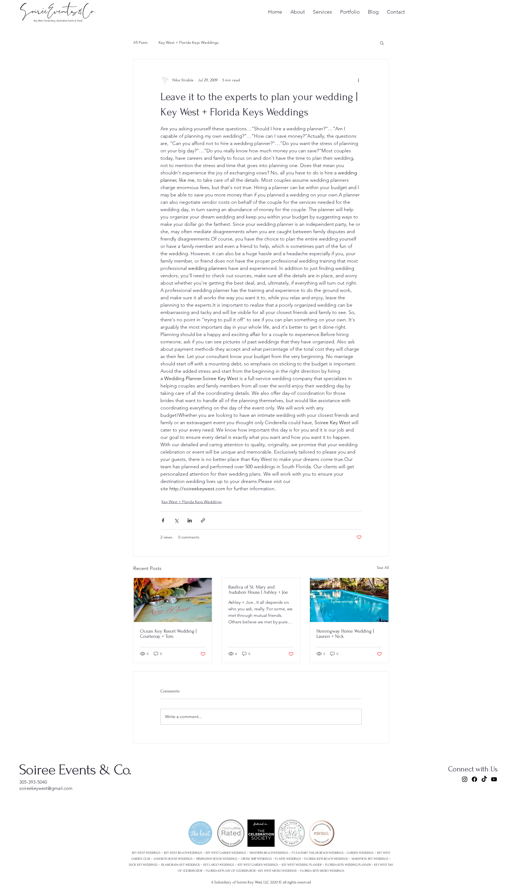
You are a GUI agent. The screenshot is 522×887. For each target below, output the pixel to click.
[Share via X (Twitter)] (176, 520)
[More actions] (358, 80)
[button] (381, 43)
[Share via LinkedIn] (189, 520)
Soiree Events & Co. (75, 770)
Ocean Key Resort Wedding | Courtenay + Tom (168, 634)
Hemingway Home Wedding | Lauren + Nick (345, 634)
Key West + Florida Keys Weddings (189, 42)
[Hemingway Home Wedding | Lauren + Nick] (349, 600)
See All (383, 567)
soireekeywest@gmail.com (45, 788)
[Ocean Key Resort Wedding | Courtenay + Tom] (172, 600)
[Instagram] (464, 779)
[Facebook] (474, 779)
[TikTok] (484, 779)
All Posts (140, 42)
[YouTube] (494, 779)
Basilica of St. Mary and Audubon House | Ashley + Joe (258, 589)
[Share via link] (203, 520)
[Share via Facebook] (163, 520)
